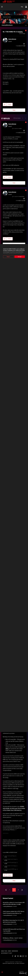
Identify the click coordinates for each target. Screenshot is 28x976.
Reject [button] (8, 256)
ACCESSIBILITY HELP (6, 953)
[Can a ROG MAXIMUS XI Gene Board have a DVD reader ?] (25, 118)
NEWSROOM (15, 951)
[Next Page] (21, 890)
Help (22, 6)
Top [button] (2, 972)
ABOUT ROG (4, 951)
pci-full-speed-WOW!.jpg (10, 869)
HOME (9, 951)
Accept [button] (19, 256)
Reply (14, 110)
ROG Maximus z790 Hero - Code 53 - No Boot (12, 938)
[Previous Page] (6, 890)
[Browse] (2, 7)
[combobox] (14, 17)
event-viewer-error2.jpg (10, 865)
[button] (5, 104)
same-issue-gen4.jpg (9, 855)
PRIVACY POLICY (18, 961)
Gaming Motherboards (7, 25)
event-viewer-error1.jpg (10, 859)
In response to (17, 128)
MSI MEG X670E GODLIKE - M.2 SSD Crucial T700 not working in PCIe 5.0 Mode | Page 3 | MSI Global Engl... (14, 808)
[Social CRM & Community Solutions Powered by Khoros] (22, 972)
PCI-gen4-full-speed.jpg (10, 862)
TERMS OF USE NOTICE (10, 961)
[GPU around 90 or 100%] (22, 118)
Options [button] (26, 25)
